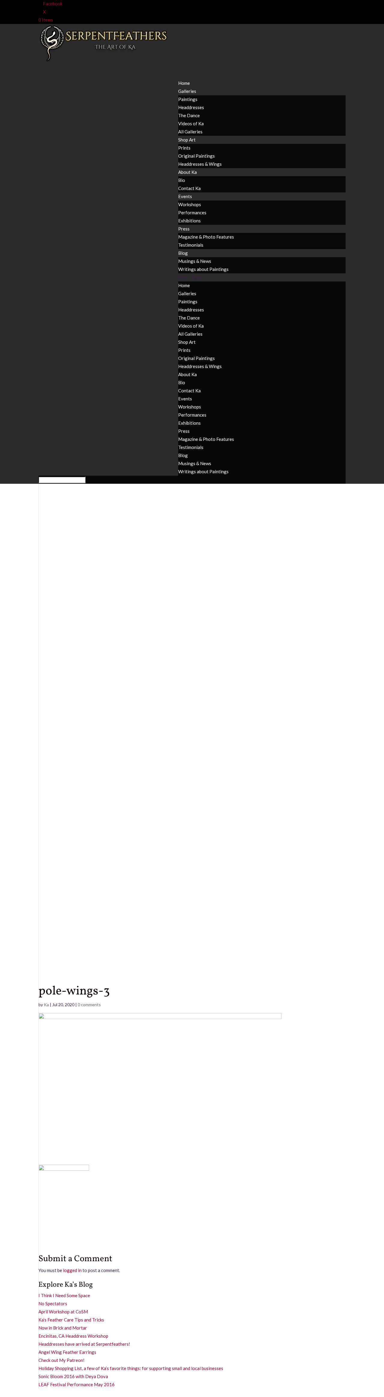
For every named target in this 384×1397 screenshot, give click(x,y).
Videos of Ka (191, 123)
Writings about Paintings (203, 269)
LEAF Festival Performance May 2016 (76, 1384)
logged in (72, 1270)
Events (185, 398)
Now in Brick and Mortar (62, 1327)
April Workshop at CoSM (63, 1311)
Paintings (187, 99)
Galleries (187, 293)
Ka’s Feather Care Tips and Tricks (71, 1319)
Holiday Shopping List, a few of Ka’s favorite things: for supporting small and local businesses (130, 1368)
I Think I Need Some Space (64, 1295)
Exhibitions (189, 220)
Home (184, 285)
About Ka (187, 172)
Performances (192, 212)
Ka (46, 1004)
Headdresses (191, 107)
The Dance (189, 115)
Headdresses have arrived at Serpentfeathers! (84, 1344)
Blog (183, 455)
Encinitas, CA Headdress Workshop (73, 1336)
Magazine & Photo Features (206, 236)
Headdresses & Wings (200, 164)
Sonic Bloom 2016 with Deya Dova (73, 1376)
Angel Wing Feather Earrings (67, 1352)
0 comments (89, 1004)
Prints (184, 147)
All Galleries (190, 131)
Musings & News (194, 261)
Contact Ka (189, 188)
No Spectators (52, 1303)
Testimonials (190, 245)
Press (184, 431)
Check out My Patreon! (61, 1360)
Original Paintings (196, 156)
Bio (181, 180)
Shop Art (187, 342)
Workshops (189, 204)
